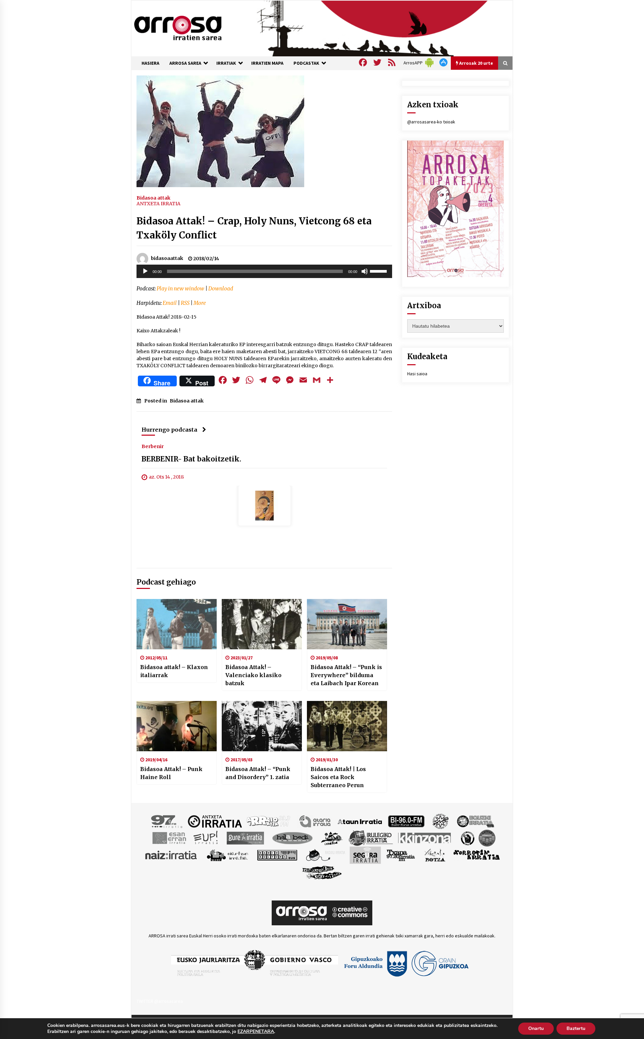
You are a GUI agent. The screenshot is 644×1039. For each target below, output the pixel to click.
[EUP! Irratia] (206, 838)
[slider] (379, 271)
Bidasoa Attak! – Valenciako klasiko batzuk (253, 675)
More (200, 303)
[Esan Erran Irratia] (169, 838)
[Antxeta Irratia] (215, 821)
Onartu (536, 1028)
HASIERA (150, 63)
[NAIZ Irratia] (171, 855)
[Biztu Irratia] (440, 821)
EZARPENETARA (255, 1032)
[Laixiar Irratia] (487, 838)
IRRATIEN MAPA (267, 63)
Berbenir (153, 446)
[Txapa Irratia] (400, 855)
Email (170, 303)
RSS (185, 303)
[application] (264, 271)
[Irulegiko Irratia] (370, 838)
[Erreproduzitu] (145, 271)
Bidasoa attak (153, 197)
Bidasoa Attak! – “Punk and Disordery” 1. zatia (257, 773)
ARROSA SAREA (185, 63)
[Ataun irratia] (359, 821)
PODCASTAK (306, 63)
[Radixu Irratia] (325, 855)
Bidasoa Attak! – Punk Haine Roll (171, 773)
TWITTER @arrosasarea (160, 1001)
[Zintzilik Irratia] (322, 872)
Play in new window (180, 288)
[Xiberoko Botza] (434, 855)
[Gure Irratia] (245, 838)
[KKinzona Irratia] (424, 838)
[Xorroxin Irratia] (476, 855)
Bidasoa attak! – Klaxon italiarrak (174, 671)
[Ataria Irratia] (315, 821)
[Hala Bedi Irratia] (292, 838)
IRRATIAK (226, 63)
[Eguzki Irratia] (475, 821)
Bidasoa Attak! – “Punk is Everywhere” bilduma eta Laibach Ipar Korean (346, 675)
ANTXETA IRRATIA (158, 204)
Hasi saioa (417, 374)
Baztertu (576, 1028)
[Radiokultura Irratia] (277, 855)
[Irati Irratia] (332, 838)
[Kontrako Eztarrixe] (467, 838)
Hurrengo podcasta (169, 429)
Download (220, 288)
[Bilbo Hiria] (406, 821)
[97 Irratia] (167, 821)
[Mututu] (364, 271)
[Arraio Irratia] (268, 821)
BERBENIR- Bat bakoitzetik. (191, 459)
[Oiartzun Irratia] (227, 855)
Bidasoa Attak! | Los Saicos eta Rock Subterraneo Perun (338, 777)
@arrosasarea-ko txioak (431, 122)
